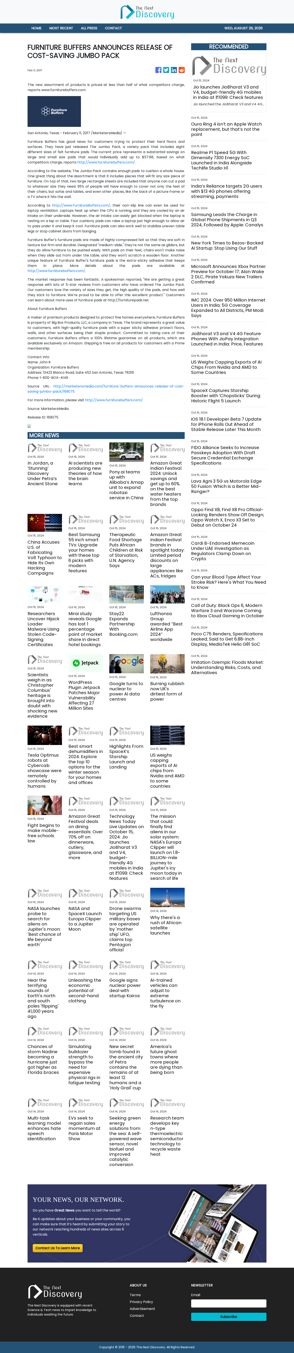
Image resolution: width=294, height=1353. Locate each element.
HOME (36, 28)
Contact (137, 1315)
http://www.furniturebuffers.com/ (106, 162)
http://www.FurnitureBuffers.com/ (81, 205)
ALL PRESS (89, 28)
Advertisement (142, 1308)
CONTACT (113, 28)
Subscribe (228, 1316)
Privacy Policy (141, 1301)
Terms (135, 1294)
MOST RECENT (61, 28)
